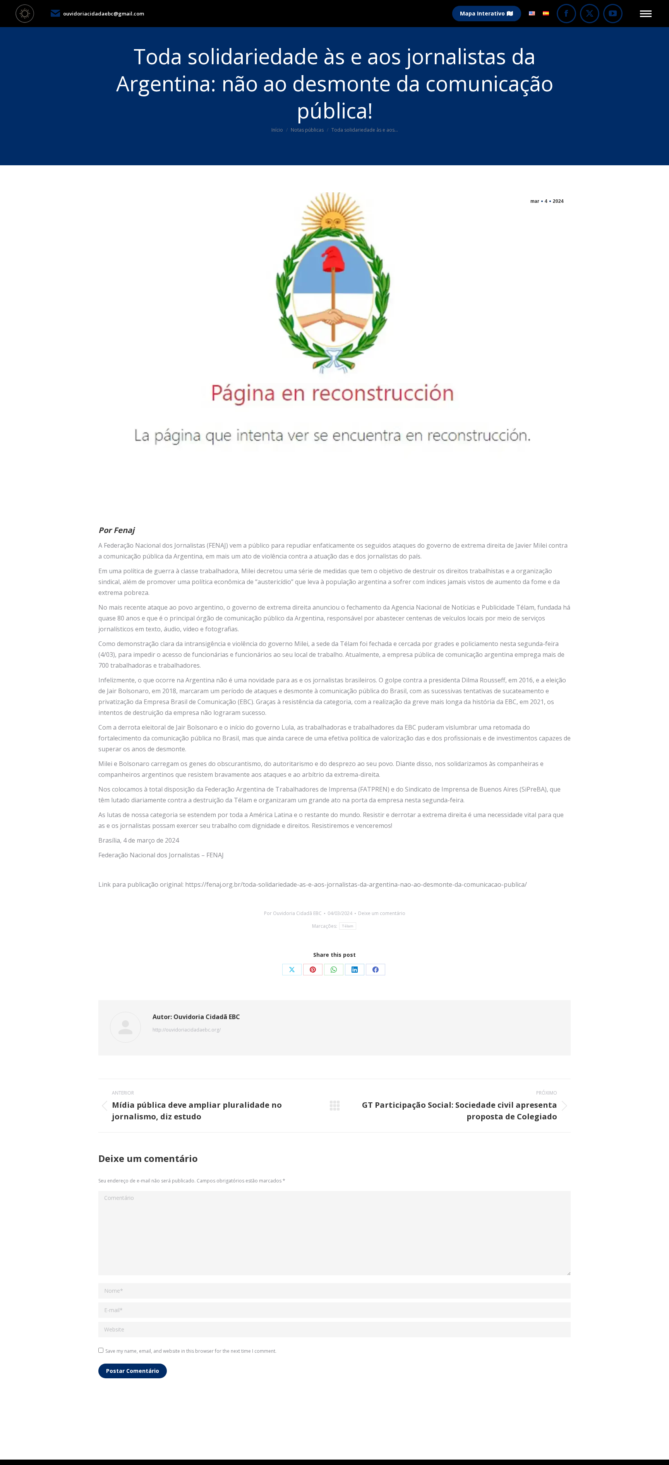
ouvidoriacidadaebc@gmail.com (103, 13)
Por (293, 913)
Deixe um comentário (381, 913)
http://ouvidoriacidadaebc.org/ (187, 1029)
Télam (347, 926)
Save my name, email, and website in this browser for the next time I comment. (190, 1351)
